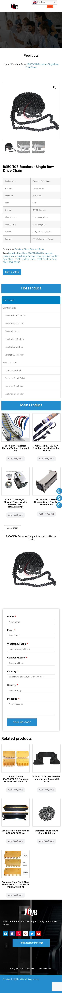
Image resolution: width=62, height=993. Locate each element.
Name (10, 616)
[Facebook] (12, 933)
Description (12, 528)
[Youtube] (38, 933)
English (40, 2)
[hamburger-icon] (50, 6)
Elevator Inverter (11, 331)
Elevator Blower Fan (13, 347)
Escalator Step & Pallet (14, 378)
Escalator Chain (22, 249)
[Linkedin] (5, 933)
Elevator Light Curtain (14, 339)
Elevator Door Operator (15, 315)
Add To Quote (15, 458)
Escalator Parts (18, 64)
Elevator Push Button (14, 323)
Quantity (12, 671)
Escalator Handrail (12, 370)
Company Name (16, 657)
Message (12, 698)
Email (10, 630)
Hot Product (8, 300)
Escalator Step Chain (13, 386)
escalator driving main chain (28, 256)
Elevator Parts (9, 307)
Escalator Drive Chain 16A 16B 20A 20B (26, 253)
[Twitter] (32, 933)
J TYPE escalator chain (24, 259)
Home (6, 64)
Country (11, 685)
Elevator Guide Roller (14, 354)
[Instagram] (18, 933)
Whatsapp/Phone (17, 643)
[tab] (12, 528)
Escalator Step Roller (14, 394)
